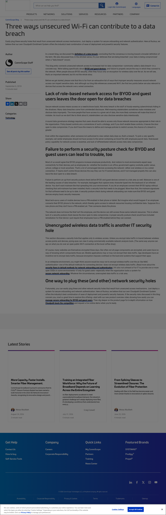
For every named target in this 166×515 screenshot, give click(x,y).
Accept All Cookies (135, 509)
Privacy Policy (26, 512)
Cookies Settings (118, 509)
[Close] (162, 509)
